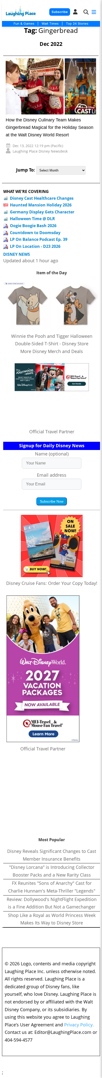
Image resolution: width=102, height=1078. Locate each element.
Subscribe (59, 12)
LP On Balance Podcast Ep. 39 (38, 239)
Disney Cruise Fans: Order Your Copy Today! (51, 583)
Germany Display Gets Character (42, 212)
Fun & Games (24, 23)
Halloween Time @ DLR (32, 218)
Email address (51, 475)
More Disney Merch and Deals (51, 351)
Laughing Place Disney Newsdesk (40, 151)
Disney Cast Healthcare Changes (42, 198)
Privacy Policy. (79, 1025)
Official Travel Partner (51, 432)
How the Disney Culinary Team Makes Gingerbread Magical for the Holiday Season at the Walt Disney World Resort (49, 127)
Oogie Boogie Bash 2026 (33, 225)
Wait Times (50, 23)
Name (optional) (52, 454)
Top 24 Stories (77, 23)
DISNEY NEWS (16, 254)
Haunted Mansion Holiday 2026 (41, 205)
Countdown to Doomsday (35, 232)
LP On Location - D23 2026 (35, 246)
